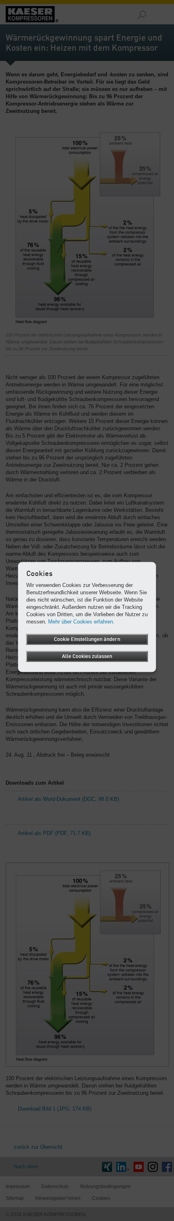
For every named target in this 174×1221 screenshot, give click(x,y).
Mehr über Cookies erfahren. (81, 622)
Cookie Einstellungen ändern (87, 639)
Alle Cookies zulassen (87, 656)
